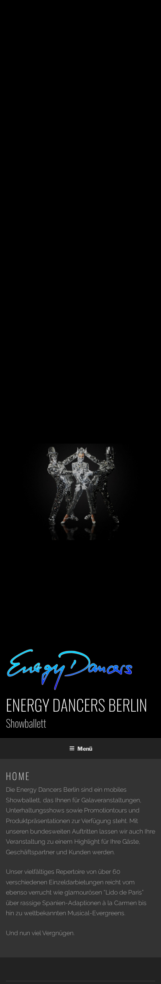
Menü (84, 748)
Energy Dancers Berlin (76, 704)
